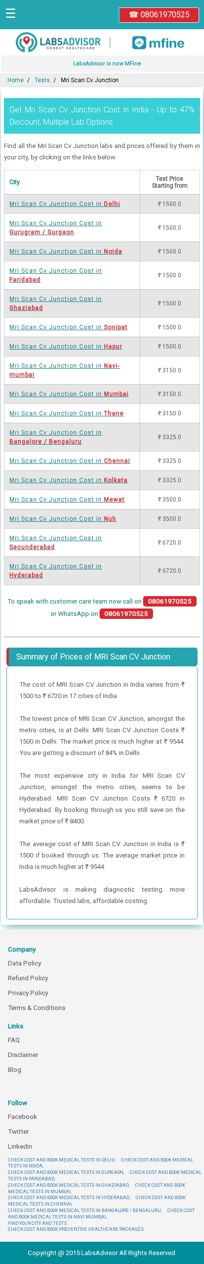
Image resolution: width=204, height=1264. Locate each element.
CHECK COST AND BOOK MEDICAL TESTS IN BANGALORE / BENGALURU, (84, 1210)
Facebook (22, 1116)
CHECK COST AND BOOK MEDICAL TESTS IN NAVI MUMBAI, (101, 1213)
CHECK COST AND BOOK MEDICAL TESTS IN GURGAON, (66, 1172)
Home (15, 80)
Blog (14, 1069)
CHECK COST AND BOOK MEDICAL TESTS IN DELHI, (61, 1160)
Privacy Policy (28, 993)
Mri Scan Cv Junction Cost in (64, 204)
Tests (42, 80)
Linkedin (20, 1146)
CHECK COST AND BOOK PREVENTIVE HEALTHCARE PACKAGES (76, 1229)
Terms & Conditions (36, 1007)
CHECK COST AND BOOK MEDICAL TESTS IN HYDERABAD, (69, 1197)
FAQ (14, 1040)
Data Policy (24, 963)
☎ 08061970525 (159, 14)
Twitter (18, 1131)
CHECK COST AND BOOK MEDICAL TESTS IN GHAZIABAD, (68, 1185)
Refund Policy (28, 978)
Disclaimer (23, 1055)
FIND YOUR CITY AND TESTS (37, 1223)
